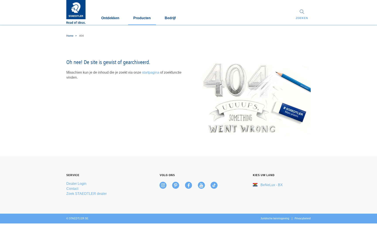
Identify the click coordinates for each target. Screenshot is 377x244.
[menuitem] (95, 183)
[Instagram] (162, 185)
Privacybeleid (303, 218)
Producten (142, 18)
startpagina (150, 72)
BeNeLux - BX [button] (271, 185)
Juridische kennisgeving (274, 218)
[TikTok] (214, 185)
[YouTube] (201, 185)
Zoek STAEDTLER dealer (86, 194)
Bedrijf (170, 18)
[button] (302, 15)
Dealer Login (76, 183)
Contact (72, 188)
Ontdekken (110, 18)
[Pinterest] (175, 185)
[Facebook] (188, 185)
